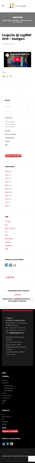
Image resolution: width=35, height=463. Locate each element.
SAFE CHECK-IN (10, 228)
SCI (6, 232)
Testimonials (9, 138)
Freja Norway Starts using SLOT (18, 291)
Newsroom (5, 383)
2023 (6, 182)
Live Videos (15, 20)
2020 (6, 192)
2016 (6, 206)
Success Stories (10, 134)
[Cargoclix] (17, 5)
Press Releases (9, 127)
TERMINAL (8, 245)
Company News (9, 122)
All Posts (17, 295)
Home (4, 20)
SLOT (6, 235)
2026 (6, 172)
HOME (4, 373)
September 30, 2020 (8, 44)
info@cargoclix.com (17, 333)
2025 (6, 175)
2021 (6, 189)
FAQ (6, 145)
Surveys (7, 131)
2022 (6, 185)
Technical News (10, 124)
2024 (6, 178)
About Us (4, 380)
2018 (6, 199)
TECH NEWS (9, 239)
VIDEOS (9, 20)
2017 (6, 202)
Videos (7, 141)
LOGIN (4, 428)
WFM (6, 249)
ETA (6, 225)
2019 (6, 196)
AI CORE (7, 221)
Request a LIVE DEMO (13, 156)
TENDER (7, 242)
